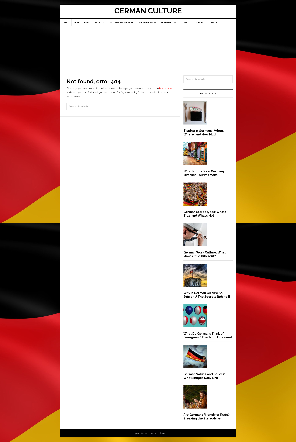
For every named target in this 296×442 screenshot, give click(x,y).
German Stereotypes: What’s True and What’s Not (204, 213)
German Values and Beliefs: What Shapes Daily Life (204, 376)
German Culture (148, 10)
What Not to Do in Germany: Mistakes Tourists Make (204, 173)
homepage (165, 88)
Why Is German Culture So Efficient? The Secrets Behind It (206, 295)
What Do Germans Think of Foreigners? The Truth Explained (207, 335)
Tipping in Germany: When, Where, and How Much (203, 132)
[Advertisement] (148, 49)
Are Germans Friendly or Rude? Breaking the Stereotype (206, 416)
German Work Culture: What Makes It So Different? (204, 254)
